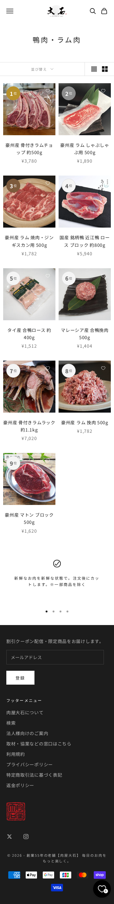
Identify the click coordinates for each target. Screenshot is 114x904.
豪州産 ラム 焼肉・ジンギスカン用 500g (29, 241)
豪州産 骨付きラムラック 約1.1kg (29, 426)
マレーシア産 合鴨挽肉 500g (85, 333)
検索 (11, 723)
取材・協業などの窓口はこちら (39, 743)
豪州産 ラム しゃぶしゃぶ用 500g (84, 148)
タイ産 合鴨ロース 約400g (29, 333)
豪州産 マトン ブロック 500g (29, 518)
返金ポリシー (20, 785)
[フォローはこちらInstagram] (26, 836)
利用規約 (15, 754)
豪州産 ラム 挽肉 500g (84, 422)
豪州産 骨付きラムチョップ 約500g (29, 148)
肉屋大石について (25, 712)
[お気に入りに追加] (47, 90)
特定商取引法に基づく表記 (34, 775)
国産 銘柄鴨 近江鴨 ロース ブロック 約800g (85, 241)
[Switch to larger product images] (94, 69)
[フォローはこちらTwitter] (9, 836)
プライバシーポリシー (29, 764)
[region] (57, 580)
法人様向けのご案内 (27, 733)
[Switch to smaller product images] (105, 69)
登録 (20, 678)
